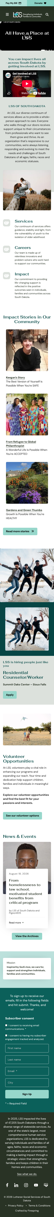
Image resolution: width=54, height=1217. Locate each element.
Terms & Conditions (39, 1205)
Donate (38, 3)
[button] (7, 14)
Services (24, 221)
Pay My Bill (11, 3)
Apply (10, 695)
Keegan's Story (15, 377)
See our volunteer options (22, 815)
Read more (16, 922)
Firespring (33, 1210)
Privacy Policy (15, 1205)
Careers (23, 247)
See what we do (26, 1174)
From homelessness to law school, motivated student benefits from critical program (25, 891)
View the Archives (27, 936)
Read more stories (18, 531)
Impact (22, 274)
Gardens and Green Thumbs (24, 510)
